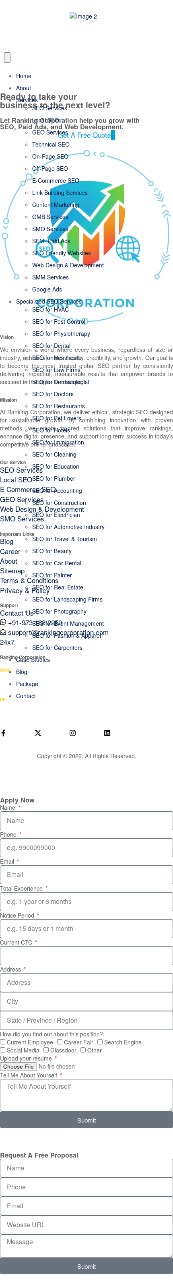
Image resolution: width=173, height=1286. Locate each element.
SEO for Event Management (68, 623)
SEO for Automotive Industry (68, 527)
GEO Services (50, 132)
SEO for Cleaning (54, 454)
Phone (9, 834)
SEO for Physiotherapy (61, 333)
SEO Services (49, 108)
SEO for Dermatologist (60, 382)
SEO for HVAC (50, 309)
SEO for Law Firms (56, 370)
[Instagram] (72, 733)
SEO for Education (55, 466)
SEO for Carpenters (57, 647)
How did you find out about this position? (51, 1034)
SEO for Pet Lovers (56, 418)
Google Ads (47, 289)
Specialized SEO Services (49, 301)
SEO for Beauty (52, 551)
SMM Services (50, 277)
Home (23, 76)
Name (8, 807)
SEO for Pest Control (58, 321)
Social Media (23, 1050)
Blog (21, 672)
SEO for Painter (52, 575)
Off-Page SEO (50, 168)
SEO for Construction (59, 502)
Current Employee (30, 1042)
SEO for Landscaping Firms (67, 599)
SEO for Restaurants (58, 406)
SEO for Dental (51, 345)
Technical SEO (51, 144)
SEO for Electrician (56, 515)
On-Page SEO (50, 156)
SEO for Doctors (53, 394)
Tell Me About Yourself (29, 1075)
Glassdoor (63, 1050)
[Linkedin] (107, 733)
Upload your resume (27, 1058)
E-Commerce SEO (55, 180)
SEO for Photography (59, 611)
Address (11, 969)
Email (8, 861)
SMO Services (50, 229)
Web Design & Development (68, 265)
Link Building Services (60, 192)
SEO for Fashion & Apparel (66, 635)
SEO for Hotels (51, 430)
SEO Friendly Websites (61, 253)
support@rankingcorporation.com (50, 712)
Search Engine (123, 1042)
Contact (26, 696)
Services (27, 100)
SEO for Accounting (57, 490)
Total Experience (22, 888)
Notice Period (18, 915)
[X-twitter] (38, 733)
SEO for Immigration (58, 442)
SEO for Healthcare (57, 358)
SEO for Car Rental (56, 563)
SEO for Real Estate (57, 587)
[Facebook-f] (3, 733)
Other (94, 1050)
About (23, 88)
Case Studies (33, 659)
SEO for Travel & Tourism (64, 539)
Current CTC (17, 942)
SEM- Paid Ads (51, 241)
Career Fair (78, 1042)
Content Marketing (55, 205)
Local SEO (45, 120)
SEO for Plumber (53, 478)
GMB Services (50, 217)
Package (27, 684)
